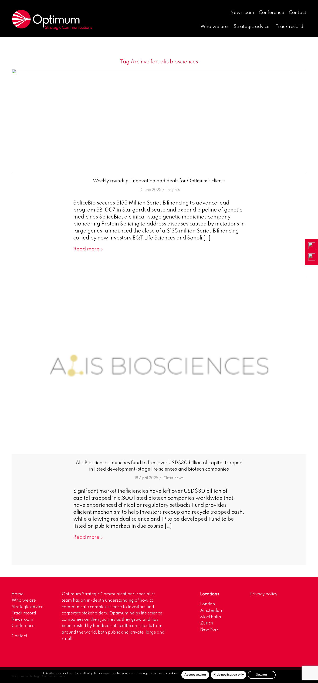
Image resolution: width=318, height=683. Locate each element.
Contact (297, 12)
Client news (173, 478)
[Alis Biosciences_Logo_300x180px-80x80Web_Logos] (159, 365)
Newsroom (242, 12)
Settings (261, 674)
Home (18, 594)
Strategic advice (27, 607)
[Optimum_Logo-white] (52, 20)
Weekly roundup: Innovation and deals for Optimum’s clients (159, 181)
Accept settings (195, 674)
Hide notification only (228, 674)
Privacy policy (263, 594)
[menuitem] (242, 13)
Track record (24, 613)
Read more (86, 249)
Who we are (24, 600)
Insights (173, 190)
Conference (271, 12)
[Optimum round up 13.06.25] (159, 120)
